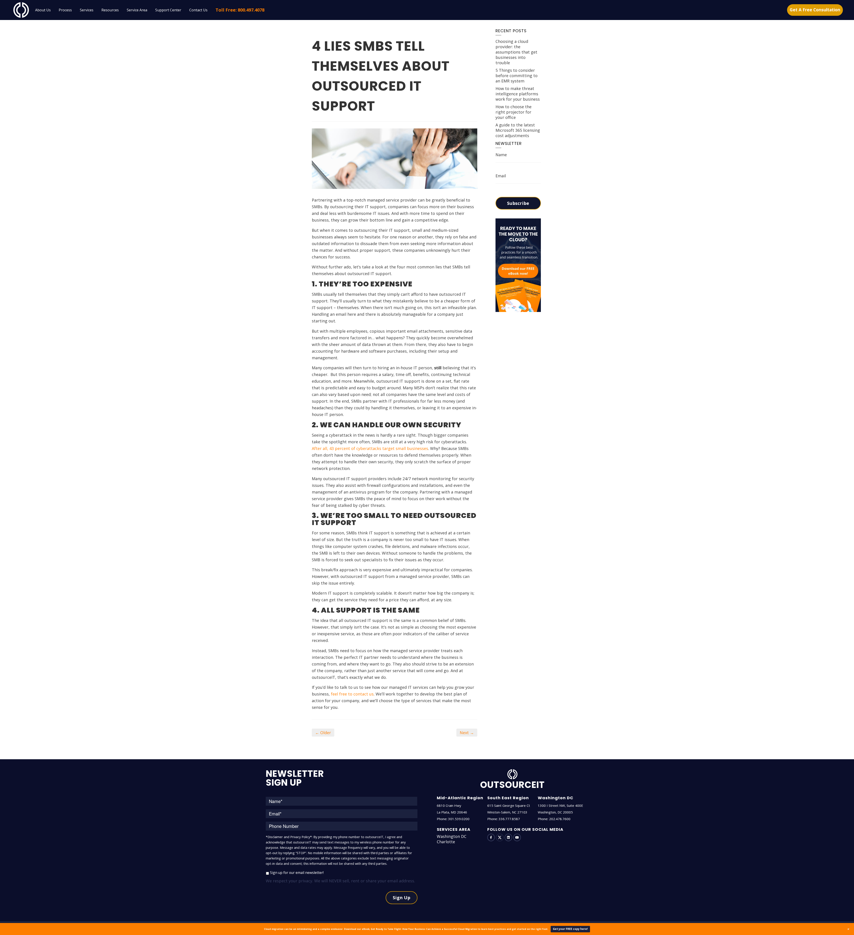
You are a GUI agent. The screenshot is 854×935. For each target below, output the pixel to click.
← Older (323, 732)
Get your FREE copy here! (570, 929)
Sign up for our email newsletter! (297, 872)
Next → (467, 732)
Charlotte (446, 841)
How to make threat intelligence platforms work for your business (517, 94)
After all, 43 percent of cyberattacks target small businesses (370, 448)
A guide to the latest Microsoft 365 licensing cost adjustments (517, 130)
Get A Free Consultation (815, 10)
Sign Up (401, 898)
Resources (110, 10)
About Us (43, 10)
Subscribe (518, 203)
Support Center (168, 10)
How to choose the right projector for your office (513, 112)
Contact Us (198, 10)
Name (501, 154)
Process (65, 10)
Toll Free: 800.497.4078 (240, 10)
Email (500, 175)
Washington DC (451, 836)
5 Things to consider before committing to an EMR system (516, 76)
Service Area (137, 10)
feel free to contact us (352, 694)
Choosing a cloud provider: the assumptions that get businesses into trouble (516, 52)
